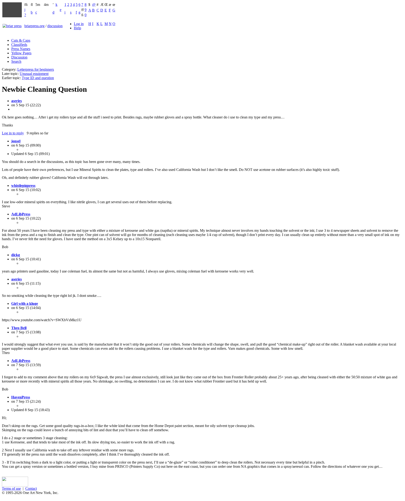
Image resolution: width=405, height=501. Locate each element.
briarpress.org (34, 26)
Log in (79, 24)
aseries (16, 101)
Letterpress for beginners (35, 69)
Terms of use (11, 488)
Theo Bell (18, 328)
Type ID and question (38, 78)
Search (16, 61)
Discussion (19, 57)
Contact (31, 488)
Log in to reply (13, 133)
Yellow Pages (21, 53)
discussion (55, 26)
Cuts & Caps (20, 40)
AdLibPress (20, 214)
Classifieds (19, 45)
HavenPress (20, 397)
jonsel (15, 141)
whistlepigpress (23, 186)
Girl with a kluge (24, 304)
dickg (15, 255)
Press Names (20, 49)
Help (77, 28)
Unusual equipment (34, 74)
